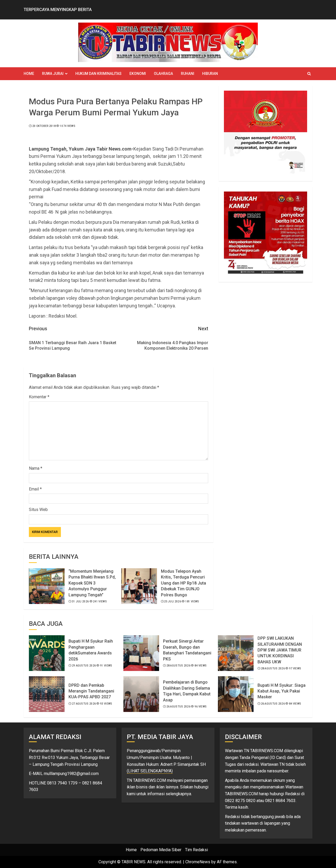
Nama (35, 468)
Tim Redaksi (196, 849)
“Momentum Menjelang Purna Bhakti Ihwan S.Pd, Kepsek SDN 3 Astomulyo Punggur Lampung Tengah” (92, 583)
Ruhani (187, 73)
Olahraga (163, 73)
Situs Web (38, 509)
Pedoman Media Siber (160, 849)
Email (35, 489)
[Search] (309, 74)
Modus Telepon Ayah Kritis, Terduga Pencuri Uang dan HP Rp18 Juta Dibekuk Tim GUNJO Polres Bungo (183, 583)
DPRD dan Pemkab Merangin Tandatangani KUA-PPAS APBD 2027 (91, 691)
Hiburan (210, 73)
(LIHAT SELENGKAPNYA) (150, 770)
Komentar (39, 396)
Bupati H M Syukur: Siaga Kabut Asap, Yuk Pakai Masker (282, 691)
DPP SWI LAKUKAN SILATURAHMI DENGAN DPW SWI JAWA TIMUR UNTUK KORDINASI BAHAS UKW (280, 650)
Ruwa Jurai (53, 73)
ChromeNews (197, 861)
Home (29, 73)
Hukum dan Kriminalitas (98, 73)
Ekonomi (137, 73)
